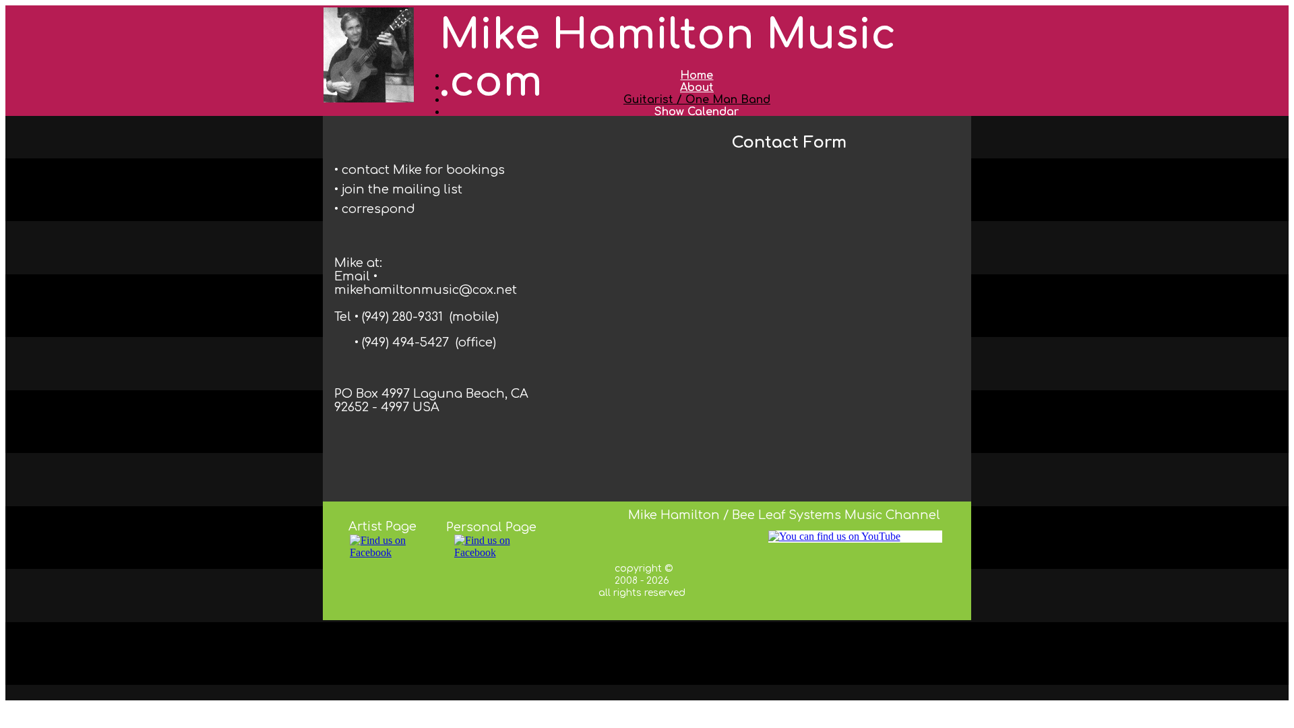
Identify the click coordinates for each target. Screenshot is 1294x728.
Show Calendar (696, 112)
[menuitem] (697, 112)
